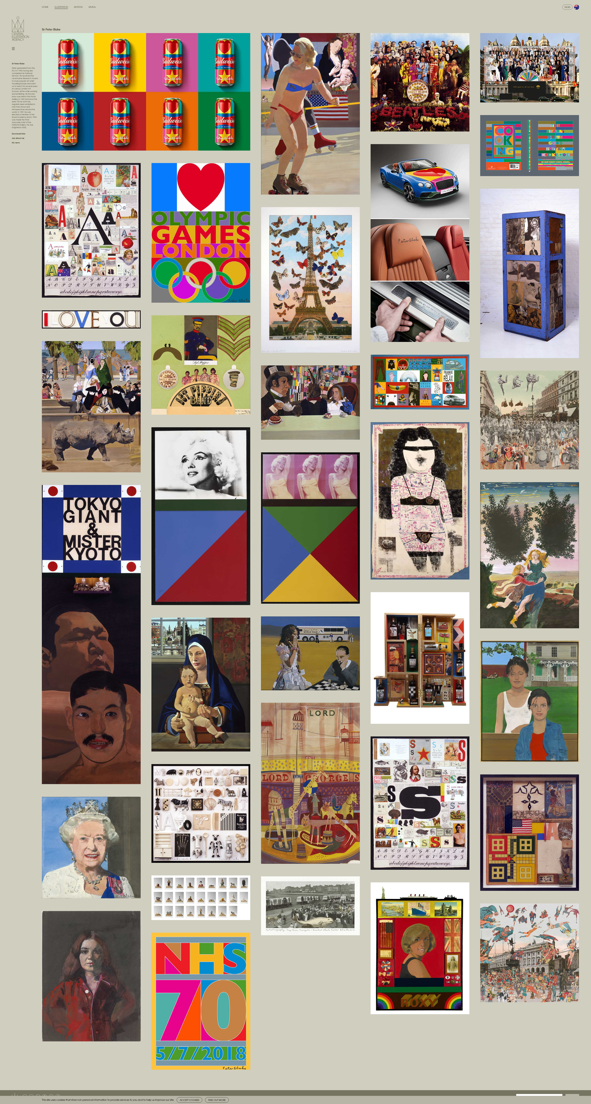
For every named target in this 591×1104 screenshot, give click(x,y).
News (567, 7)
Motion (78, 7)
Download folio (18, 133)
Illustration (61, 7)
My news (16, 142)
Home (45, 7)
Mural (92, 7)
